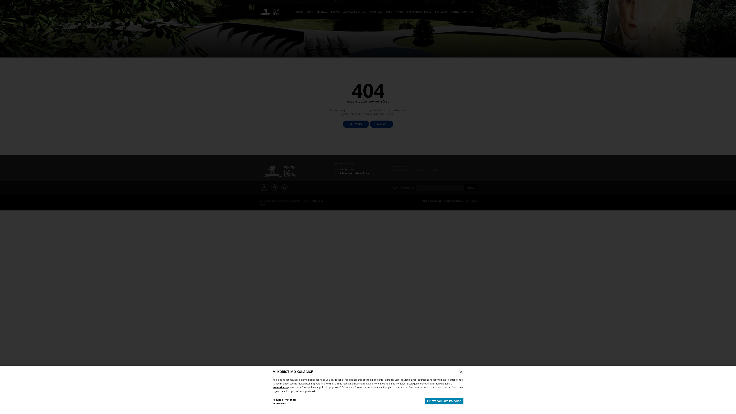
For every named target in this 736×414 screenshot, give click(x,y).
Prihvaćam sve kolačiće (444, 401)
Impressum (279, 403)
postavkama (280, 387)
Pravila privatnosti (284, 399)
